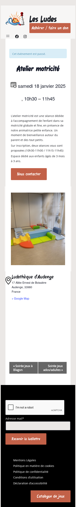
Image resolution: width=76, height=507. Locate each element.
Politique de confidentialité (30, 472)
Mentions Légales (24, 460)
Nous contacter (29, 174)
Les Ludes (43, 19)
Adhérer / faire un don (50, 28)
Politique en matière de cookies (33, 466)
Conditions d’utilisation (28, 477)
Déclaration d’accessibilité (30, 483)
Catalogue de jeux (50, 496)
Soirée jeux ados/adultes (53, 368)
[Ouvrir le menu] (7, 36)
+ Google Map (20, 298)
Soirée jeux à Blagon (23, 368)
